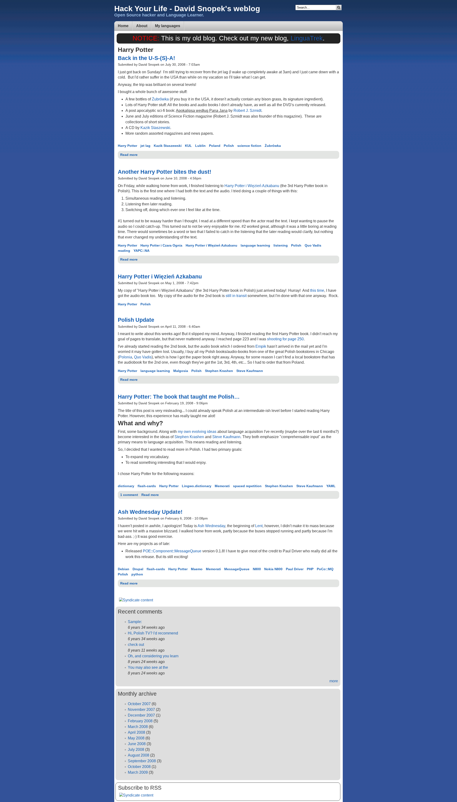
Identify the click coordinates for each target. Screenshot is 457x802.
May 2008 (136, 738)
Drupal (138, 569)
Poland (214, 146)
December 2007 (141, 715)
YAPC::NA (141, 250)
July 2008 (136, 750)
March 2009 (138, 772)
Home (123, 26)
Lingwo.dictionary (196, 486)
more (333, 681)
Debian (123, 569)
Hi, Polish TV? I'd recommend (153, 633)
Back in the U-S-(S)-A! (146, 58)
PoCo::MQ (325, 569)
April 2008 (136, 732)
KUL (188, 146)
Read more (129, 155)
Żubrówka (160, 99)
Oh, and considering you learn (153, 656)
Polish (229, 146)
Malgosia (180, 371)
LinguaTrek (307, 38)
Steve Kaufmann (249, 371)
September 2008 (142, 761)
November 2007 (141, 710)
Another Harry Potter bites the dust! (164, 172)
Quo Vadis (313, 245)
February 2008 (140, 721)
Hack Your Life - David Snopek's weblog (187, 8)
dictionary (126, 486)
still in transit (236, 296)
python (137, 574)
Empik (260, 346)
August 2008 (138, 755)
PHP (310, 569)
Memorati (222, 486)
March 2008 (138, 727)
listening (280, 245)
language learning (255, 245)
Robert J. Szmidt (247, 111)
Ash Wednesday (211, 526)
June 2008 (137, 744)
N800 (257, 569)
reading (124, 250)
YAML (331, 486)
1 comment (129, 495)
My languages (167, 26)
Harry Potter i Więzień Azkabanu (251, 186)
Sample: (135, 622)
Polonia (125, 357)
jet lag (145, 146)
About (141, 26)
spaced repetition (247, 486)
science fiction (249, 146)
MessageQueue (236, 569)
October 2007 (139, 704)
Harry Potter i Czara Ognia (161, 245)
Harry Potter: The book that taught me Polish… (179, 397)
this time (317, 290)
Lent (259, 526)
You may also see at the (148, 667)
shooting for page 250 (285, 339)
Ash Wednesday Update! (150, 512)
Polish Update (136, 320)
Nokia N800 (273, 569)
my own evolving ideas (197, 432)
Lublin (200, 146)
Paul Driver (294, 569)
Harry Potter (127, 146)
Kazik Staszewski (155, 128)
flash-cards (147, 486)
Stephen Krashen (219, 371)
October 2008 (139, 767)
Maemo (197, 569)
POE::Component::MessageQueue (172, 551)
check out (136, 645)
